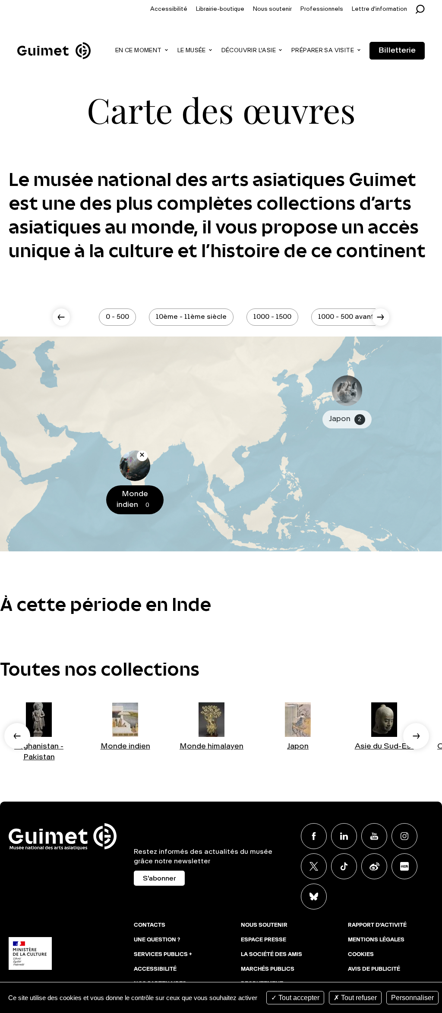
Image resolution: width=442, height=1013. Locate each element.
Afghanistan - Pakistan (38, 752)
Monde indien (125, 746)
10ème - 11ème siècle (191, 317)
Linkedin (344, 836)
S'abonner (159, 879)
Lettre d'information (379, 9)
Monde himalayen (211, 746)
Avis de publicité (374, 969)
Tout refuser (358, 997)
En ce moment (138, 50)
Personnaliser (412, 997)
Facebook (314, 836)
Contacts (149, 925)
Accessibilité (168, 9)
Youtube (374, 836)
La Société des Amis (271, 955)
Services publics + (163, 955)
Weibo (374, 866)
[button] (17, 736)
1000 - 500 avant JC (350, 317)
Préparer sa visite (322, 50)
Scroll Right (380, 317)
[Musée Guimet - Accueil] (54, 44)
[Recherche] (422, 9)
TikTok (344, 866)
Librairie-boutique (220, 9)
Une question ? (157, 940)
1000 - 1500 (272, 317)
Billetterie (397, 50)
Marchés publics (267, 969)
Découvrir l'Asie (248, 50)
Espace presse (263, 940)
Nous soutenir (272, 9)
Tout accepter (298, 997)
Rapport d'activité (377, 925)
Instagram (404, 836)
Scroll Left (61, 317)
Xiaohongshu (404, 866)
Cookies (361, 955)
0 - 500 (117, 317)
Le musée (191, 50)
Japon (298, 746)
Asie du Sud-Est (384, 746)
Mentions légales (376, 940)
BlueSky (314, 896)
